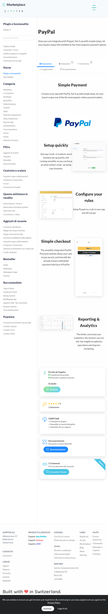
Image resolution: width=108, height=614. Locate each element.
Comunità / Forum (10, 50)
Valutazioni (65, 64)
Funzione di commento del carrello (17, 323)
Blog (82, 547)
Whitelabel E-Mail (10, 272)
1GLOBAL (58, 579)
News (82, 551)
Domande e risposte (97, 548)
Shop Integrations (10, 119)
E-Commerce (8, 93)
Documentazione (10, 57)
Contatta (96, 554)
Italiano (6, 30)
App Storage (8, 122)
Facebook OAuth (10, 292)
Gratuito (54, 389)
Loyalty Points (9, 334)
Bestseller (7, 160)
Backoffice (7, 101)
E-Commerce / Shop (11, 214)
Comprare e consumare (12, 180)
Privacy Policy (54, 602)
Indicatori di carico (10, 140)
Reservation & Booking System (15, 207)
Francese (7, 573)
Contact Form (9, 330)
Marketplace (85, 544)
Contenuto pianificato (12, 227)
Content (6, 108)
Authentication (9, 126)
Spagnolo (7, 580)
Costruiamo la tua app (12, 61)
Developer (7, 97)
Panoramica (46, 64)
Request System (9, 307)
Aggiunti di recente (10, 153)
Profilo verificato (10, 252)
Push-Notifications (11, 310)
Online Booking (9, 104)
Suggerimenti (47, 69)
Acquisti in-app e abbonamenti (15, 176)
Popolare (7, 157)
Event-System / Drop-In (12, 204)
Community (84, 64)
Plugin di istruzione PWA (13, 234)
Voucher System (10, 326)
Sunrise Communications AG (66, 568)
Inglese (6, 566)
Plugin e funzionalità (15, 24)
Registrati (84, 536)
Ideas (5, 111)
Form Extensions (10, 129)
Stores (6, 133)
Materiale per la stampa (64, 540)
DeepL (5, 265)
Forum (6, 184)
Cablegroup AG (60, 571)
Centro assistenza (97, 538)
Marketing (7, 90)
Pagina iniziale (9, 46)
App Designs (8, 77)
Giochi (5, 137)
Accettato (47, 609)
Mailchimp (7, 269)
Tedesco (6, 569)
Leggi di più (62, 608)
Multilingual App (9, 299)
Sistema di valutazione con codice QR (18, 249)
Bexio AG (58, 575)
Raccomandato (9, 164)
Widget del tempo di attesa (14, 231)
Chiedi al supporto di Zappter (15, 54)
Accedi (82, 540)
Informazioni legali (62, 554)
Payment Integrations (12, 115)
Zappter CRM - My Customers (15, 303)
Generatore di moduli (11, 187)
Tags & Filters (8, 288)
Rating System (9, 296)
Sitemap (83, 555)
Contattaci (7, 555)
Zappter (37, 536)
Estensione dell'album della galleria (17, 238)
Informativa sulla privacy (65, 558)
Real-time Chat (9, 211)
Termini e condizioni (62, 550)
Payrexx (6, 276)
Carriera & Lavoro (62, 536)
